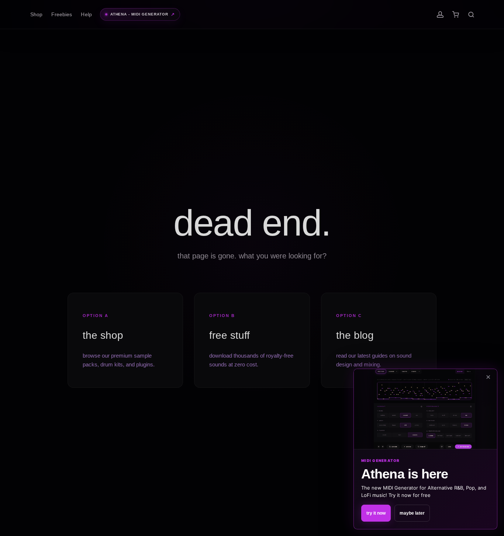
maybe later (412, 513)
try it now (376, 513)
